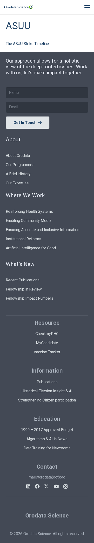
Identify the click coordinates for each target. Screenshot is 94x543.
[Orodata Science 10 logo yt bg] (18, 7)
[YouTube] (56, 486)
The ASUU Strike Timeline (27, 43)
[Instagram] (65, 486)
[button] (87, 7)
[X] (46, 486)
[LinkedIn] (28, 486)
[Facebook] (37, 486)
